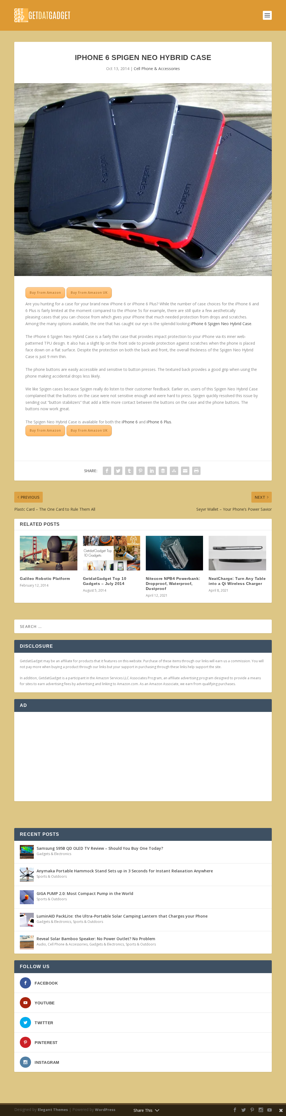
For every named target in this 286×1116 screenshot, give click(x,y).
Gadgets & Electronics (54, 853)
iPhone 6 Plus (159, 421)
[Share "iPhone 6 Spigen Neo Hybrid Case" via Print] (196, 470)
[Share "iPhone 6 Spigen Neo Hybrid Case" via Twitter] (118, 470)
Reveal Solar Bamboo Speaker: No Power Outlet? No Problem (96, 938)
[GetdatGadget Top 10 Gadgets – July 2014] (111, 553)
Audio (41, 944)
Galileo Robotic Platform (45, 578)
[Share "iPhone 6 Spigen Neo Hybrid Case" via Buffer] (162, 470)
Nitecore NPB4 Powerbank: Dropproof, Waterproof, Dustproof (173, 583)
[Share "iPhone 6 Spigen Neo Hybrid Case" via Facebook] (107, 470)
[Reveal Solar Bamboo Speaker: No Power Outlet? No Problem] (27, 942)
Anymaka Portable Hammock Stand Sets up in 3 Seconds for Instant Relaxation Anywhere (125, 870)
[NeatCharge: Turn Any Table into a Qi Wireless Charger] (237, 553)
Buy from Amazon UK (89, 292)
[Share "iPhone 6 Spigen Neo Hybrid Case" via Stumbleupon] (174, 470)
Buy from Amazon (45, 292)
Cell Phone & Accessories (157, 68)
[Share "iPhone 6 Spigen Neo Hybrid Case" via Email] (185, 470)
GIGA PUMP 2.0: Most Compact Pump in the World (85, 893)
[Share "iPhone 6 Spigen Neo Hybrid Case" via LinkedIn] (151, 470)
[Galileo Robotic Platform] (48, 553)
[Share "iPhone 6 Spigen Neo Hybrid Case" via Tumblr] (129, 470)
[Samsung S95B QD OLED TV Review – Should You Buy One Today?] (27, 852)
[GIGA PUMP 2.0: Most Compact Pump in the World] (27, 897)
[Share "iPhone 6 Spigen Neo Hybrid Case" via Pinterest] (140, 470)
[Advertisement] (143, 756)
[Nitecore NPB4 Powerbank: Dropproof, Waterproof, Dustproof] (174, 553)
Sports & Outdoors (52, 876)
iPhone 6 (130, 421)
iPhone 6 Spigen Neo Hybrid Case (221, 323)
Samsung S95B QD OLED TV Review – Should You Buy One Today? (100, 848)
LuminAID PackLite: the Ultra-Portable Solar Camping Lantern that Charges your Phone (122, 916)
